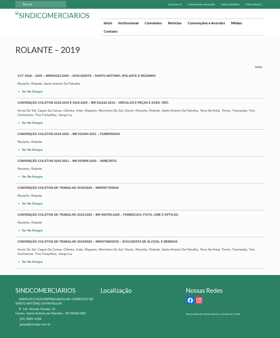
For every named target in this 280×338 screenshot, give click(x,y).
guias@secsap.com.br (35, 324)
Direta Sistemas (212, 314)
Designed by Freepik (230, 314)
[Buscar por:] (40, 4)
